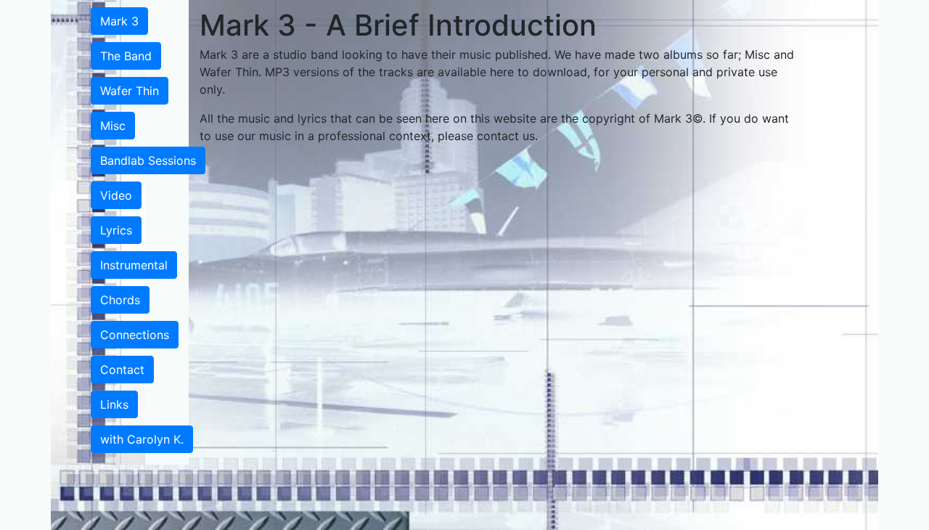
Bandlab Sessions (148, 160)
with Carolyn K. (142, 439)
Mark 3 (119, 21)
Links (114, 404)
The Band (126, 56)
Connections (134, 334)
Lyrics (116, 230)
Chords (120, 300)
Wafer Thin (129, 90)
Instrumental (134, 265)
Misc (113, 125)
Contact (122, 369)
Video (116, 195)
